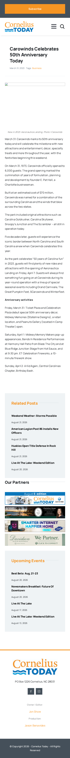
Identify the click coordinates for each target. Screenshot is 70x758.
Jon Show (35, 711)
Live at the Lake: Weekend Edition (32, 463)
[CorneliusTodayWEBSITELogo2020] (35, 660)
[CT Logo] (19, 22)
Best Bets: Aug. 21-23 (24, 573)
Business (37, 68)
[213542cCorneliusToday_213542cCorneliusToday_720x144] (35, 521)
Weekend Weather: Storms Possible (34, 416)
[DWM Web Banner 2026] (35, 535)
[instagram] (39, 691)
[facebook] (31, 691)
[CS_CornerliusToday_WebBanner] (35, 507)
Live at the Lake (21, 603)
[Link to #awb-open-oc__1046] (62, 26)
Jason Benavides (35, 725)
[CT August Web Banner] (35, 493)
